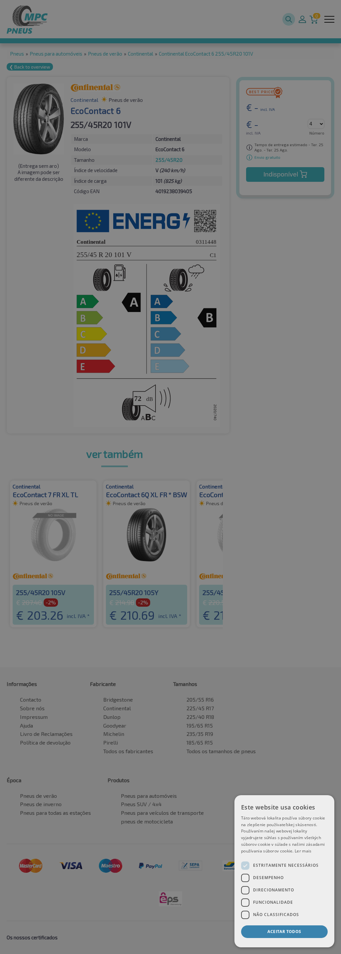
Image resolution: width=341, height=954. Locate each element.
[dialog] (284, 871)
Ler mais (303, 851)
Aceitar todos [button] (284, 931)
